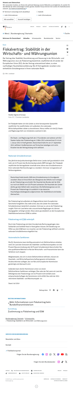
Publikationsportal (14, 351)
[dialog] (36, 11)
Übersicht (64, 379)
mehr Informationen (11, 15)
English (32, 26)
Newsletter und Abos (13, 339)
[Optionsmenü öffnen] (67, 55)
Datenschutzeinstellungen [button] (60, 380)
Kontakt (45, 26)
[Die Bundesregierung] (7, 28)
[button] (69, 27)
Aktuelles (26, 38)
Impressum (46, 379)
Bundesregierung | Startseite (14, 319)
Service (58, 38)
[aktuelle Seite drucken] (67, 52)
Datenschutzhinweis (54, 26)
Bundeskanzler (48, 38)
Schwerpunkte (36, 38)
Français (38, 26)
